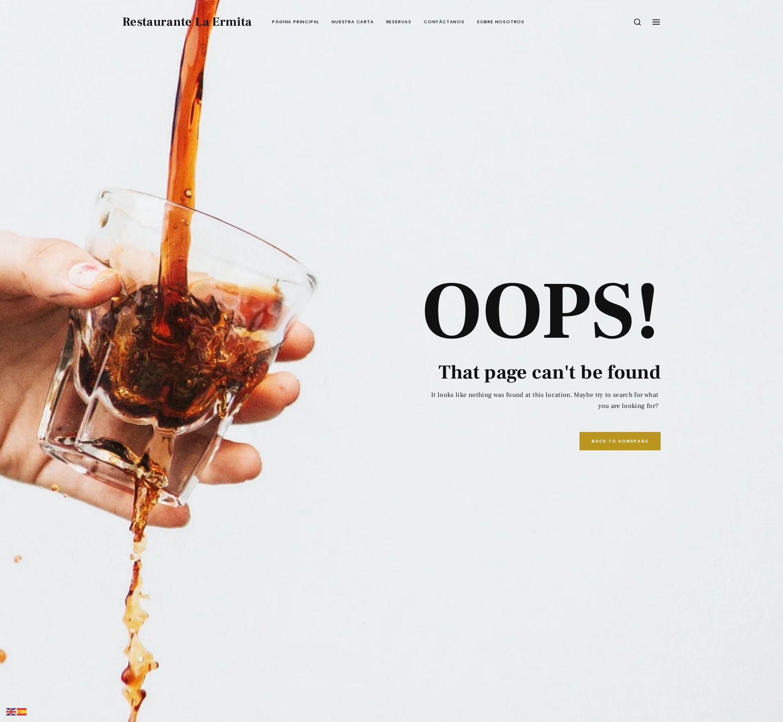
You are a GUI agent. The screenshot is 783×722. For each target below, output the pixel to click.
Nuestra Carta (353, 21)
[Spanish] (22, 711)
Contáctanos (444, 21)
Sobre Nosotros (500, 21)
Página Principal (295, 21)
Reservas (398, 21)
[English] (11, 711)
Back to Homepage (620, 441)
